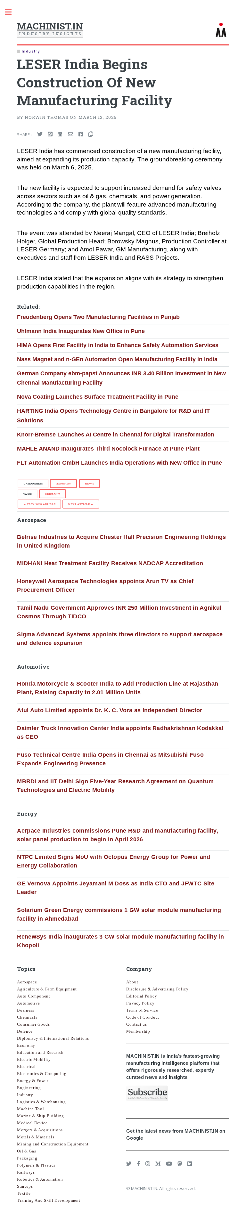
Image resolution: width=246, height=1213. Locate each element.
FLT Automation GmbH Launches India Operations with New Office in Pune (119, 463)
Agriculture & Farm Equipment (47, 989)
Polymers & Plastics (36, 1165)
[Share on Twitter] (40, 134)
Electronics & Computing (41, 1073)
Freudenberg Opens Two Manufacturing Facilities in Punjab (98, 317)
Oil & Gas (26, 1151)
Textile (24, 1193)
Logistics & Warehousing (41, 1101)
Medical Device (32, 1122)
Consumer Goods (33, 1024)
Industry (63, 483)
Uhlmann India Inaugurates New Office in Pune (81, 331)
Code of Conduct (142, 1017)
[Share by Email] (70, 134)
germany (52, 493)
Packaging (27, 1158)
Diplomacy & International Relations (53, 1038)
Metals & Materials (35, 1137)
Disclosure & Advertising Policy (157, 989)
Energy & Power (32, 1080)
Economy (26, 1045)
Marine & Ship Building (40, 1115)
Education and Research (40, 1052)
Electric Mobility (34, 1059)
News (89, 483)
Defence (25, 1031)
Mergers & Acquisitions (40, 1130)
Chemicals (27, 1017)
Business (25, 1010)
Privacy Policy (140, 1003)
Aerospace (27, 982)
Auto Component (33, 996)
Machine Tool (30, 1108)
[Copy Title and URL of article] (90, 134)
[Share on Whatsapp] (50, 134)
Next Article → (80, 504)
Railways (26, 1172)
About (132, 982)
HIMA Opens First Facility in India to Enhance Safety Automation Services (117, 345)
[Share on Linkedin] (60, 134)
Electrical (26, 1066)
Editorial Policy (141, 996)
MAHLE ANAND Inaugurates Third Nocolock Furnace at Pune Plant (108, 448)
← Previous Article (39, 504)
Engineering (29, 1087)
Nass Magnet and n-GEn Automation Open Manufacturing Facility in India (117, 359)
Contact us (136, 1024)
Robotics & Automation (40, 1179)
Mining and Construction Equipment (52, 1144)
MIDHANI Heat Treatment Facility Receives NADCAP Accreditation (110, 563)
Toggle (11, 12)
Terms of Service (142, 1010)
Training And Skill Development (48, 1200)
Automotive (28, 1003)
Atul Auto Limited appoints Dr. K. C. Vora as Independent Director (109, 710)
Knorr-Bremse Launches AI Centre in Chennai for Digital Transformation (115, 434)
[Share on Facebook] (80, 134)
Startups (25, 1186)
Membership (138, 1031)
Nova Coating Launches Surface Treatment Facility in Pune (97, 397)
